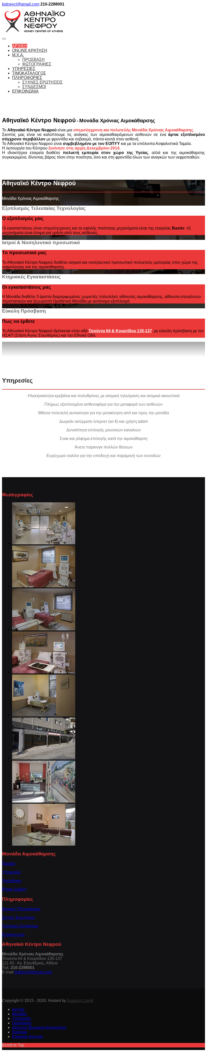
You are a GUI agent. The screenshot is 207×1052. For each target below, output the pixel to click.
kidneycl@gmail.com (20, 4)
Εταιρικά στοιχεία (27, 1036)
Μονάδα (19, 1014)
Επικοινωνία (13, 934)
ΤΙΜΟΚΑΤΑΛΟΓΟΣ (29, 73)
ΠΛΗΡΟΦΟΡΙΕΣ (27, 78)
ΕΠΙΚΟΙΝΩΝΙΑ (25, 91)
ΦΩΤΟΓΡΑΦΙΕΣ (36, 64)
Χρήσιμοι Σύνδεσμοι (20, 926)
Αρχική (18, 1009)
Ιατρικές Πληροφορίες (21, 909)
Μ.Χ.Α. (18, 55)
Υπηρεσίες (11, 872)
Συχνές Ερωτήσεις (18, 917)
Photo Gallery (14, 889)
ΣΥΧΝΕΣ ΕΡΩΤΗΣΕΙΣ (42, 82)
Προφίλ (8, 863)
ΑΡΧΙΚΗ (19, 46)
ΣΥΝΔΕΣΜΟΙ (34, 87)
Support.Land (80, 1000)
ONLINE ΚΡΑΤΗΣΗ (29, 50)
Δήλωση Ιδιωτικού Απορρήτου (39, 1027)
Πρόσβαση (11, 881)
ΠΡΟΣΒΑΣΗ (33, 59)
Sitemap (19, 1032)
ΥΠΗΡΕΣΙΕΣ (23, 68)
